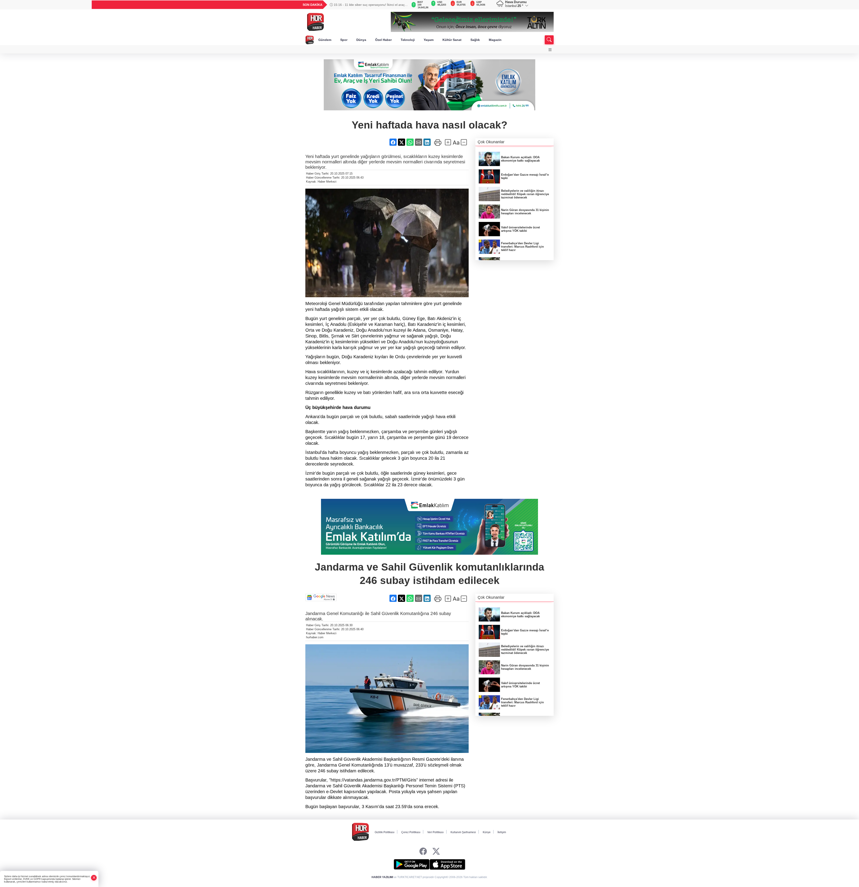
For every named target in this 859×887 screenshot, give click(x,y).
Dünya (361, 40)
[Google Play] (412, 864)
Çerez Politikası (410, 832)
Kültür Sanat (451, 40)
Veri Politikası (435, 832)
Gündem (324, 40)
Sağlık (475, 40)
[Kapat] (94, 878)
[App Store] (447, 864)
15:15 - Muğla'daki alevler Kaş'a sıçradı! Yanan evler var (369, 4)
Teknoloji (408, 40)
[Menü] (550, 49)
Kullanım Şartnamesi (463, 832)
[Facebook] (423, 851)
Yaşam (429, 40)
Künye (487, 832)
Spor (343, 40)
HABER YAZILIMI (382, 877)
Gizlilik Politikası (384, 832)
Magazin (495, 40)
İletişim (502, 832)
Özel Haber (383, 40)
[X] (436, 851)
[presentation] (402, 4)
